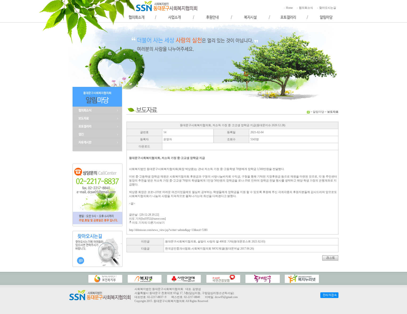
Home (289, 7)
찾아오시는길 (327, 7)
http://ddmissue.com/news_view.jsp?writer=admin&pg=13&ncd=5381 (168, 230)
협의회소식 (305, 7)
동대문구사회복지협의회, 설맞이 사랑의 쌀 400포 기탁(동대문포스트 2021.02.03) (215, 241)
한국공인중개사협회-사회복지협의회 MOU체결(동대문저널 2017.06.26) (209, 248)
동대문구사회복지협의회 (169, 301)
